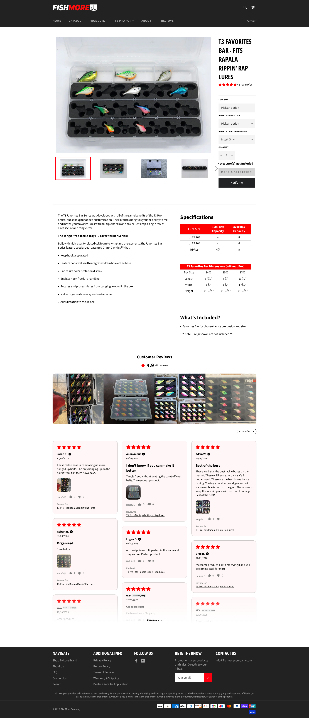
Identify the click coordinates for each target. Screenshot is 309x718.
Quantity (223, 147)
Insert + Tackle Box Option (233, 131)
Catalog (75, 21)
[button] (228, 85)
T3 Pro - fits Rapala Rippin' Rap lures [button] (76, 508)
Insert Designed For (229, 115)
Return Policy (101, 666)
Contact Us (60, 678)
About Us (58, 666)
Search (57, 684)
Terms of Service (103, 672)
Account (251, 21)
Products (97, 21)
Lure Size (223, 99)
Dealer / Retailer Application (110, 684)
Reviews (167, 21)
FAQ (55, 672)
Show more (152, 620)
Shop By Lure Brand (65, 660)
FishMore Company (70, 709)
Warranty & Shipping (106, 678)
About (146, 21)
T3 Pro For (123, 21)
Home (57, 21)
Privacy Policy (102, 660)
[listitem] (78, 399)
